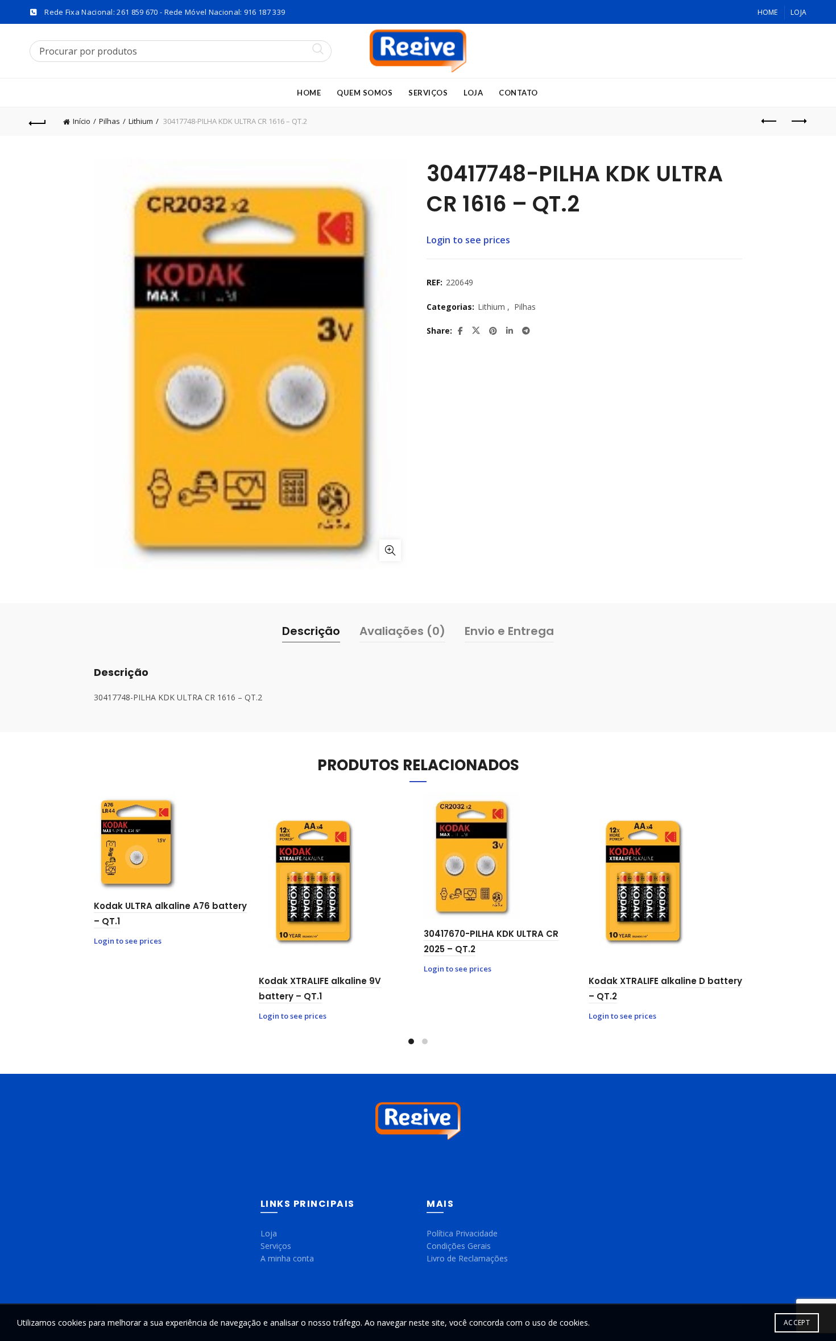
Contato (518, 92)
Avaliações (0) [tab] (402, 631)
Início (81, 121)
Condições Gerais (459, 1245)
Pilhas (109, 121)
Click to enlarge (390, 550)
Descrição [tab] (311, 631)
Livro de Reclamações (467, 1258)
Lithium (141, 121)
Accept (797, 1322)
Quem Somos (364, 92)
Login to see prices (468, 240)
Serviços (428, 92)
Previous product (769, 121)
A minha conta (287, 1258)
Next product (798, 121)
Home (768, 12)
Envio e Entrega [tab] (509, 631)
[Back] (38, 121)
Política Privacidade (462, 1233)
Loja (798, 12)
